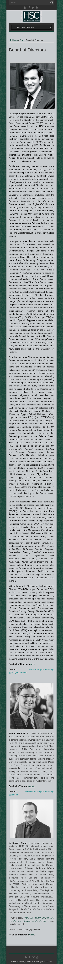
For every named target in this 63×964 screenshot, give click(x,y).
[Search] (51, 2)
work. (32, 786)
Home (15, 40)
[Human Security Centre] (31, 16)
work (32, 664)
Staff (22, 40)
